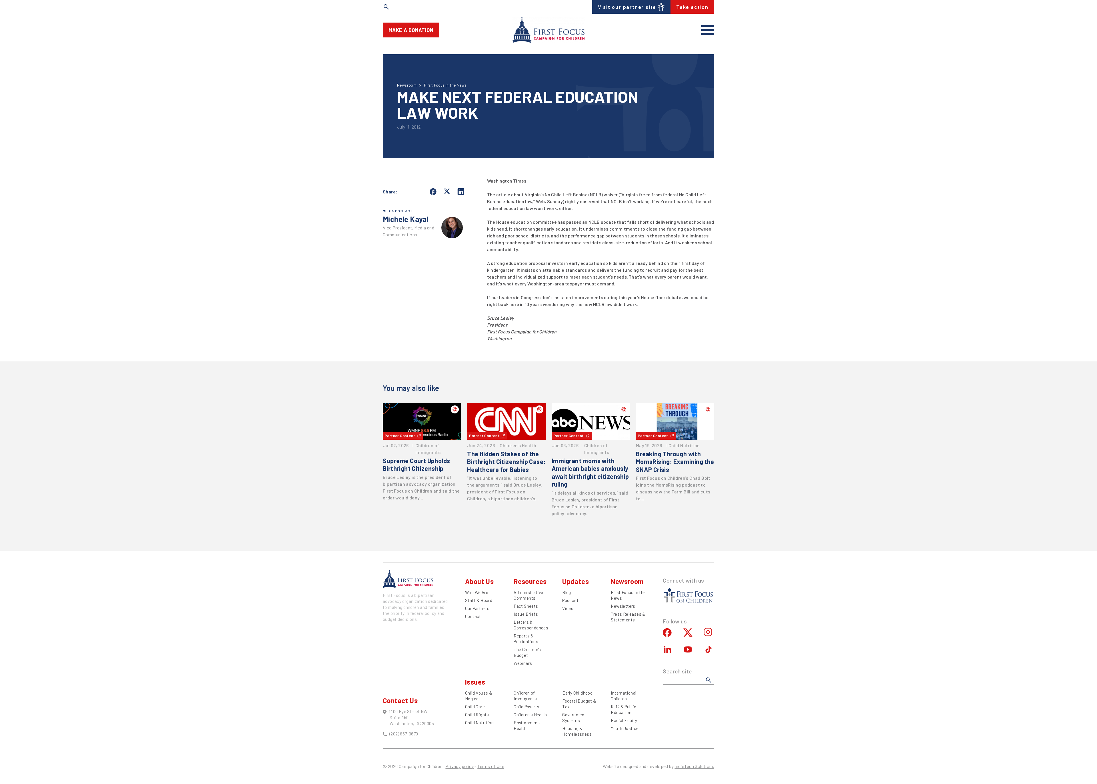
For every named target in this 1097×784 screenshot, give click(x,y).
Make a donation (411, 30)
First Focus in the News (445, 85)
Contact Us (400, 700)
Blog (566, 592)
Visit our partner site (627, 7)
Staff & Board (478, 600)
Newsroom (407, 85)
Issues (475, 682)
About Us (479, 581)
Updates (575, 581)
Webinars (523, 663)
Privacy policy (459, 766)
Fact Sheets (526, 606)
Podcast (570, 600)
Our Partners (477, 608)
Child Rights (477, 714)
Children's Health (530, 714)
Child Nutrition (479, 722)
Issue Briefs (526, 614)
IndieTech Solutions (694, 766)
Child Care (475, 706)
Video (567, 608)
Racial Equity (624, 720)
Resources (530, 581)
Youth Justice (624, 728)
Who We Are (476, 592)
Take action (692, 7)
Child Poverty (526, 706)
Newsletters (623, 606)
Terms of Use (490, 766)
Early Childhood (577, 692)
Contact (473, 616)
